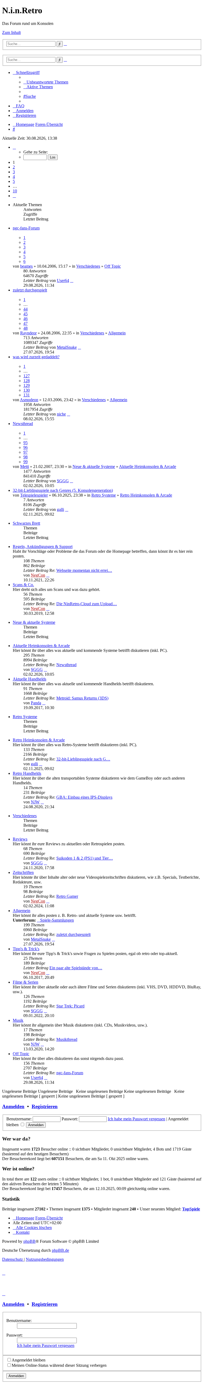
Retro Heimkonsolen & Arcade (146, 495)
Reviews (20, 839)
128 (26, 380)
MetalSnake (67, 347)
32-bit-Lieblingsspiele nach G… (83, 759)
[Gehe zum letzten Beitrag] (71, 280)
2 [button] (14, 167)
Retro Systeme (103, 495)
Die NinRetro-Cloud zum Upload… (86, 604)
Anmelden (13, 1106)
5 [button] (14, 181)
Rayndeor (28, 333)
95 (25, 442)
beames (26, 266)
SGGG (63, 481)
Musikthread (66, 1039)
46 (25, 318)
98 (25, 457)
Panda (36, 703)
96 (25, 447)
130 (26, 390)
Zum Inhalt (11, 32)
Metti (24, 466)
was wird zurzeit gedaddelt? (36, 357)
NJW (35, 802)
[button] (14, 147)
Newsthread (23, 423)
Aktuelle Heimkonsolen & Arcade (147, 466)
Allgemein (117, 333)
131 (26, 395)
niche (61, 414)
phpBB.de (60, 1250)
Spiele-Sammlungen (57, 920)
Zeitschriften (23, 872)
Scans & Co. (23, 584)
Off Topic (112, 266)
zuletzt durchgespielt (30, 290)
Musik (18, 1020)
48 (25, 328)
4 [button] (14, 176)
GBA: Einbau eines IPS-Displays (84, 797)
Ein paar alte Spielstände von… (75, 968)
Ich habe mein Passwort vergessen (136, 1119)
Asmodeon (29, 399)
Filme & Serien (25, 982)
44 (25, 309)
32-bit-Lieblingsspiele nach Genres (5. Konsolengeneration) (63, 490)
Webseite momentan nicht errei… (84, 570)
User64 (63, 280)
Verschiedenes (88, 266)
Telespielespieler (34, 495)
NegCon (38, 575)
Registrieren (45, 1106)
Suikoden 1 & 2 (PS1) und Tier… (84, 858)
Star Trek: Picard (70, 1006)
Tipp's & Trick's (26, 949)
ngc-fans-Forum (26, 228)
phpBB (29, 1241)
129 (26, 385)
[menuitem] (45, 82)
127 (26, 376)
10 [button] (15, 191)
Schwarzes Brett (26, 523)
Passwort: (14, 1335)
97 (25, 452)
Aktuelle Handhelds (29, 679)
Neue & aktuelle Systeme (94, 466)
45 (25, 314)
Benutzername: (19, 1320)
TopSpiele (191, 1209)
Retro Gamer (67, 896)
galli (60, 509)
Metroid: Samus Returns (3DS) (82, 698)
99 (25, 461)
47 (25, 323)
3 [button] (14, 172)
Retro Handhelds (27, 773)
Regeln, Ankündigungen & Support (43, 546)
